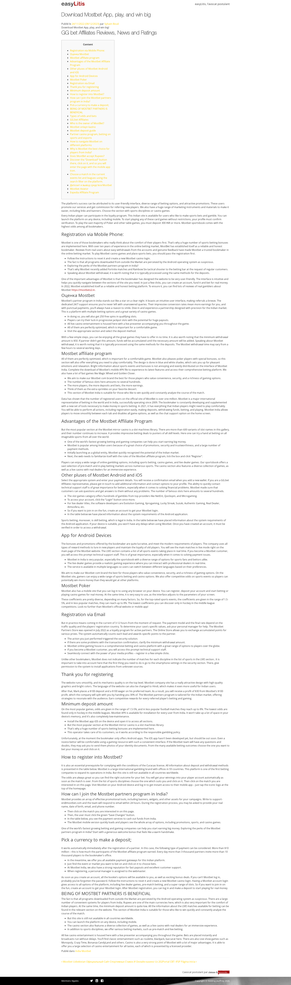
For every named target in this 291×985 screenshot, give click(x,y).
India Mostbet (83, 951)
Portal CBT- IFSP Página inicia (179, 961)
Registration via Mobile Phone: (87, 50)
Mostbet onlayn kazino (83, 127)
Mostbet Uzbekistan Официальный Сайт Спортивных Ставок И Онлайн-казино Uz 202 (112, 961)
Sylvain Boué (111, 23)
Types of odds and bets (83, 116)
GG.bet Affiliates (79, 119)
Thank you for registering (84, 87)
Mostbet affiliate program (84, 57)
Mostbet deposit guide (83, 130)
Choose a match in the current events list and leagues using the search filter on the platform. (88, 178)
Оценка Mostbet (79, 54)
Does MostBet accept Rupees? (87, 156)
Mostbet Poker (78, 79)
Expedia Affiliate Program (84, 192)
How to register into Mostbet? (87, 94)
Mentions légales (70, 980)
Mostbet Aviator (79, 188)
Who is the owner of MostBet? (87, 123)
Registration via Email (82, 83)
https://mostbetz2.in (83, 290)
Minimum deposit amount (85, 90)
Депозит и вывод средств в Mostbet (91, 185)
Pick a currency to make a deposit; (89, 105)
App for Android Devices (84, 76)
